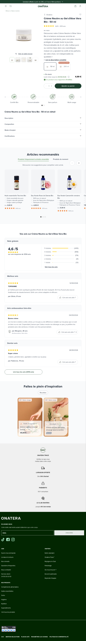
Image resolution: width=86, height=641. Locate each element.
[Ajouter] (52, 85)
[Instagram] (13, 539)
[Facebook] (8, 539)
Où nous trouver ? (50, 570)
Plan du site (25, 637)
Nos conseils (5, 561)
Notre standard (49, 553)
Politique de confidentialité (59, 637)
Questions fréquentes (8, 565)
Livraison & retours (7, 557)
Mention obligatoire (13, 637)
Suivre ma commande (8, 553)
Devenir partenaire (51, 574)
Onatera (49, 15)
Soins (3, 595)
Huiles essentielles (7, 591)
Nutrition (4, 604)
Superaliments (6, 608)
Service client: (6, 575)
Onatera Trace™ (49, 557)
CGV (2, 637)
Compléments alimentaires (10, 587)
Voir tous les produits (8, 612)
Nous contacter (6, 570)
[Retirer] (45, 85)
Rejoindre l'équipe (50, 578)
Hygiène (4, 599)
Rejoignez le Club (50, 561)
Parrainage (48, 565)
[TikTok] (3, 539)
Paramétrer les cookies (39, 637)
